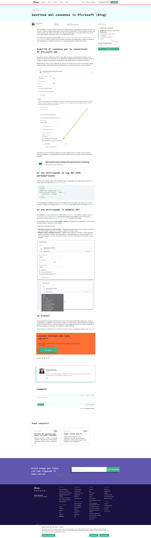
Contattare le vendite (104, 2)
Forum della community (109, 496)
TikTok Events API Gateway (64, 498)
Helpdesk (106, 493)
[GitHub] (40, 490)
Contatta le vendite (108, 494)
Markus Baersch (70, 215)
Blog (90, 491)
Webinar (91, 494)
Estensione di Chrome (78, 493)
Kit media (106, 509)
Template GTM (77, 494)
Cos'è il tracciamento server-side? (95, 501)
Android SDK (76, 511)
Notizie (90, 496)
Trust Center (106, 507)
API (75, 516)
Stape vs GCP (92, 519)
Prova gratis (114, 2)
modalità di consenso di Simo (60, 218)
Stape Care (106, 489)
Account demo (107, 511)
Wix (60, 512)
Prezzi (66, 2)
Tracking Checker (77, 489)
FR (102, 24)
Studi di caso (91, 493)
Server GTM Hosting (63, 489)
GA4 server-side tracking (94, 508)
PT (100, 24)
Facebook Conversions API (94, 513)
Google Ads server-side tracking (94, 511)
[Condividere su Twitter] (44, 358)
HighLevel (61, 514)
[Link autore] (46, 378)
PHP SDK (76, 513)
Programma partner (108, 505)
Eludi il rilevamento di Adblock (95, 515)
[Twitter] (36, 490)
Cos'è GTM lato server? (94, 506)
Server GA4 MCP (77, 507)
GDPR (61, 34)
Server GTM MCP (77, 505)
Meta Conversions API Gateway (65, 493)
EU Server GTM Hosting (64, 491)
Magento (61, 510)
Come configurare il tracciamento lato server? (94, 504)
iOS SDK (76, 509)
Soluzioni (49, 2)
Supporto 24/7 (107, 491)
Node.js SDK (76, 514)
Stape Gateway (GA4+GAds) (64, 499)
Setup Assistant (77, 491)
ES (105, 24)
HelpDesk (91, 329)
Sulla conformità (36, 10)
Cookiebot (91, 204)
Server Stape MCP (78, 503)
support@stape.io (38, 495)
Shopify (60, 506)
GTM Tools (76, 496)
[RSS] (44, 490)
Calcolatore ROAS (77, 498)
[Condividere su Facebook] (42, 358)
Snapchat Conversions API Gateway (64, 495)
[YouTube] (38, 490)
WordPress (61, 508)
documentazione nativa (59, 182)
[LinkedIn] (42, 490)
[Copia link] (48, 358)
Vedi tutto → (61, 516)
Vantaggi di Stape (92, 517)
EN (98, 24)
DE (103, 24)
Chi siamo (106, 503)
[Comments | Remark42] (65, 403)
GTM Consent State (63, 204)
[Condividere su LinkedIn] (46, 358)
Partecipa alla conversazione (73, 24)
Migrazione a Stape (108, 498)
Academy (91, 489)
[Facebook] (34, 490)
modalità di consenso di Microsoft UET (47, 216)
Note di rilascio (92, 498)
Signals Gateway (62, 501)
